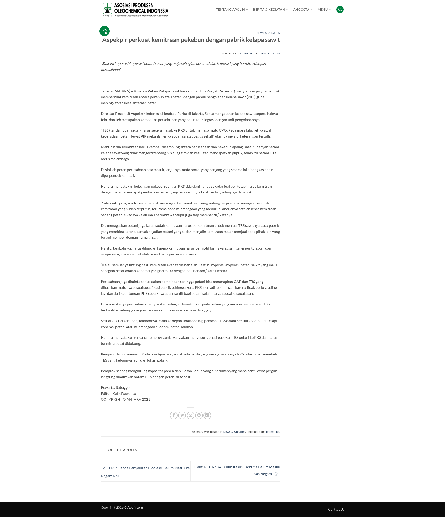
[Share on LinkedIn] (207, 415)
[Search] (340, 9)
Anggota (301, 9)
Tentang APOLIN (230, 9)
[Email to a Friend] (190, 415)
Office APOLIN (270, 53)
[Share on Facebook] (174, 415)
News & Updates (268, 32)
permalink (272, 432)
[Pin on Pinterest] (199, 415)
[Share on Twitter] (182, 415)
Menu (323, 9)
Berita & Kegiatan (269, 9)
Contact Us (336, 509)
